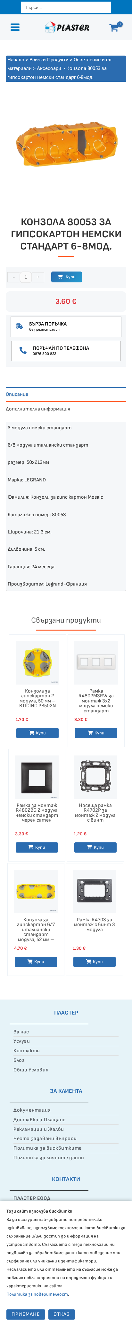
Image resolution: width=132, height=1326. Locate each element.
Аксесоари (49, 68)
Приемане (26, 1314)
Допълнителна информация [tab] (38, 409)
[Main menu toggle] (15, 27)
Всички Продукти (49, 60)
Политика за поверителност (37, 1294)
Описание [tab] (17, 394)
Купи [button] (41, 733)
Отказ (62, 1314)
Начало (15, 60)
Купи (71, 277)
